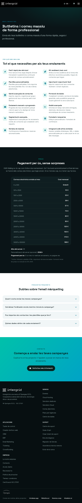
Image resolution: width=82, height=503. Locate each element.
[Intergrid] (21, 390)
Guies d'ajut (47, 430)
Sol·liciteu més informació (42, 368)
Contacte (6, 463)
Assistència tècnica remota (52, 446)
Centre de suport (49, 426)
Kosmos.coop (56, 498)
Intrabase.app (33, 498)
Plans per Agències (49, 413)
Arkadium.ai (68, 498)
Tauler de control (9, 426)
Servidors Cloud (48, 405)
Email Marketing (8, 442)
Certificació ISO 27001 (11, 482)
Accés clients (7, 467)
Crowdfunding (8, 449)
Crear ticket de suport (50, 434)
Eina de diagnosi (48, 438)
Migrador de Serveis (50, 442)
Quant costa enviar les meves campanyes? (23, 299)
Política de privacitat (10, 475)
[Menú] (79, 4)
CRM (4, 434)
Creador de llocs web (10, 430)
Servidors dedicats (49, 401)
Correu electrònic (49, 409)
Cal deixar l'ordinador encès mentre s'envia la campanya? (29, 307)
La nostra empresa (9, 459)
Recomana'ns (7, 471)
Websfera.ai (45, 498)
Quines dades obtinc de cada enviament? (23, 323)
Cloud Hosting (48, 397)
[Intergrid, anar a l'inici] (9, 3)
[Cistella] (74, 4)
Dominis (45, 393)
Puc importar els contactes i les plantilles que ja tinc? (28, 315)
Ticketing (6, 446)
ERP (4, 438)
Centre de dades (48, 417)
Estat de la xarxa (49, 449)
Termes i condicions (10, 478)
